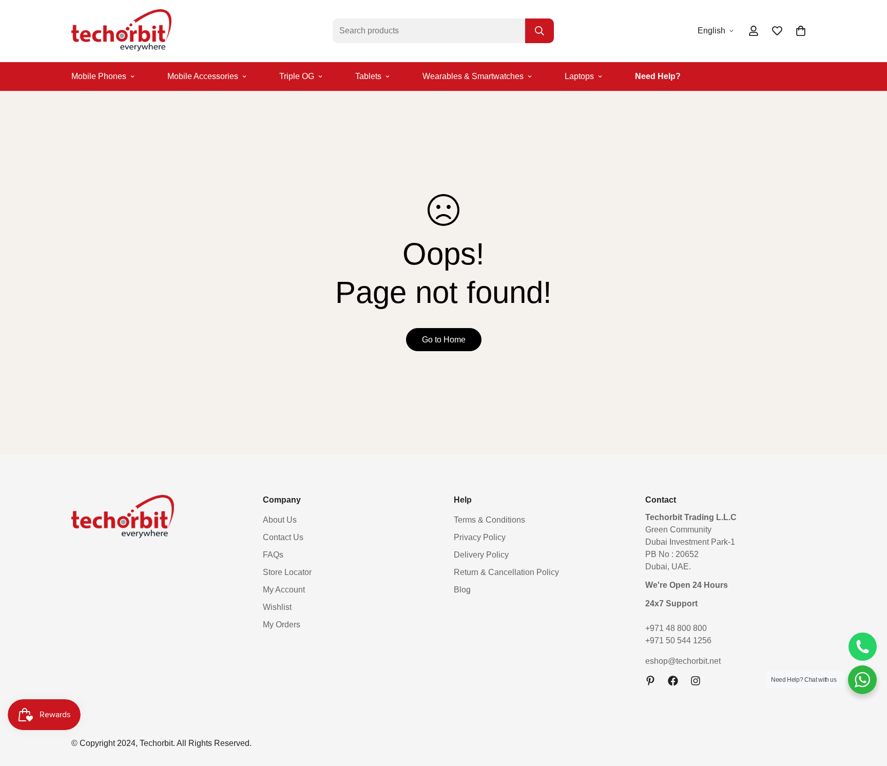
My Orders (281, 624)
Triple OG (296, 76)
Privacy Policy (480, 537)
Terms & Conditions (489, 519)
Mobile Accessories (202, 76)
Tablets (368, 76)
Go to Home (444, 339)
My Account (284, 589)
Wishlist (277, 607)
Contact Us (283, 537)
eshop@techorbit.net (683, 661)
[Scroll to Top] (867, 710)
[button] (801, 31)
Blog (462, 589)
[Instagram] (695, 681)
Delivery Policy (481, 554)
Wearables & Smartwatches (473, 76)
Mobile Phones (98, 76)
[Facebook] (673, 681)
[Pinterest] (650, 681)
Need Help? (658, 76)
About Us (280, 519)
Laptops (579, 76)
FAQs (273, 554)
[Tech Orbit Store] (121, 31)
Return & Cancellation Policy (506, 572)
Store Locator (287, 572)
